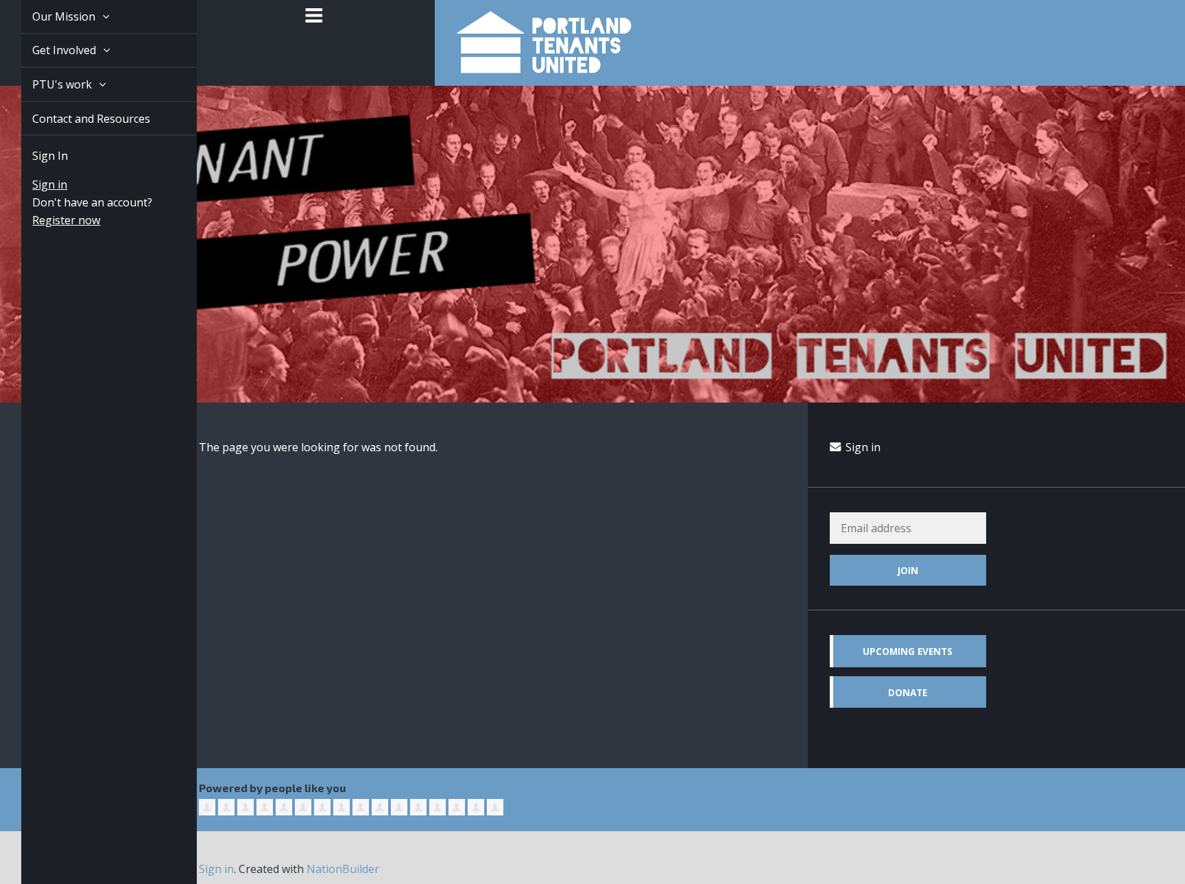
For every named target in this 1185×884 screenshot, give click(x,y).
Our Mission (49, 16)
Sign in (33, 184)
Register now (50, 220)
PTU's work (47, 84)
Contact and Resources (75, 118)
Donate (907, 692)
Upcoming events (908, 651)
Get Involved (49, 50)
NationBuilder (343, 868)
